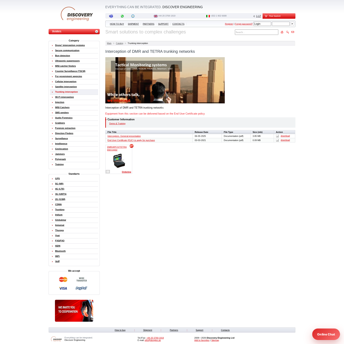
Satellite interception (66, 86)
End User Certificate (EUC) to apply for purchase (131, 140)
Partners (148, 24)
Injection (59, 102)
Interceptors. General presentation (124, 136)
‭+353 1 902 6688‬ (218, 16)
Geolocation (61, 149)
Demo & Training (117, 123)
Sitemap (215, 340)
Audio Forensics (63, 118)
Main (109, 43)
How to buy (117, 24)
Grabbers (60, 123)
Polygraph (60, 159)
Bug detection (62, 55)
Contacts (178, 24)
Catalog (119, 43)
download (285, 136)
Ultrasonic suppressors (67, 61)
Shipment (133, 24)
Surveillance (61, 138)
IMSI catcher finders (65, 66)
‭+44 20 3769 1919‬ (166, 16)
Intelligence (61, 143)
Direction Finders (64, 133)
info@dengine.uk (153, 340)
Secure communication (67, 50)
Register (229, 24)
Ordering (126, 172)
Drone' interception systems (70, 45)
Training (59, 164)
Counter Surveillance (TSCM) (70, 71)
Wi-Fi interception (64, 97)
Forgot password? (244, 24)
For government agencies (68, 76)
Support (163, 24)
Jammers (60, 154)
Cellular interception (65, 81)
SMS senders (62, 112)
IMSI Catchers (62, 107)
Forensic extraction (65, 128)
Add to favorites (201, 340)
